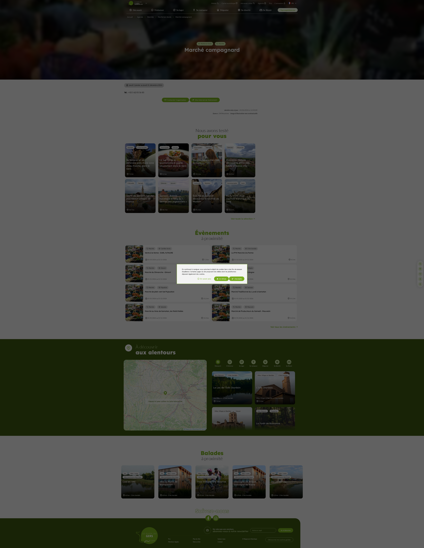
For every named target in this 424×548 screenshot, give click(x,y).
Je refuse (222, 279)
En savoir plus (205, 279)
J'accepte (238, 279)
